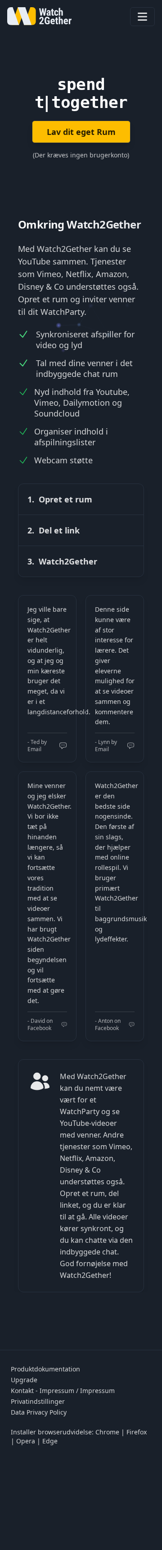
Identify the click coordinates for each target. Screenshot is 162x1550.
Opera (25, 1441)
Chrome (107, 1432)
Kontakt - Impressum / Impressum (63, 1390)
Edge (50, 1441)
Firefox (136, 1432)
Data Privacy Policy (39, 1412)
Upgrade (24, 1379)
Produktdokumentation (45, 1369)
